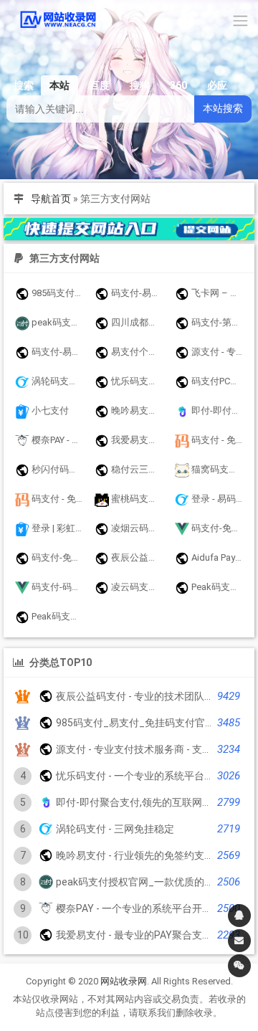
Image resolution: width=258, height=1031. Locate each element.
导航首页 (51, 198)
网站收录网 (123, 981)
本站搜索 (223, 108)
